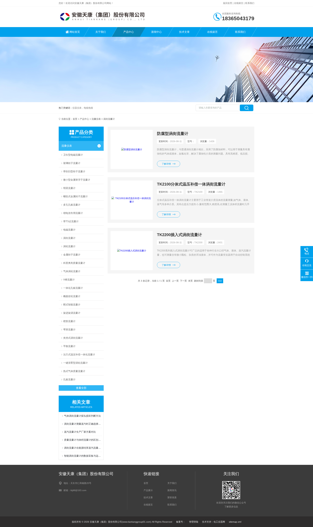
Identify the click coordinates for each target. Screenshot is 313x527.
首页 (75, 119)
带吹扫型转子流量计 (74, 171)
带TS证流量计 (71, 221)
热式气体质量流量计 (74, 371)
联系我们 (249, 3)
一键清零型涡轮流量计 (75, 362)
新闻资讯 (172, 490)
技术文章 (184, 32)
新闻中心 (156, 32)
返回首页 (227, 3)
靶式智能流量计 (71, 304)
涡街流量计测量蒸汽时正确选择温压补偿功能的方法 (83, 423)
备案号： (180, 521)
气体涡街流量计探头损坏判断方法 (82, 415)
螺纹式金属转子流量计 (75, 196)
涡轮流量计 (69, 246)
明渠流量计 (69, 188)
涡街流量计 (69, 238)
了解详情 (166, 164)
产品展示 (148, 490)
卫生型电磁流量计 (73, 154)
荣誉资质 (172, 497)
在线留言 (238, 3)
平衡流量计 (69, 346)
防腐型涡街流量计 (172, 133)
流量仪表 (96, 119)
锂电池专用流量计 (73, 213)
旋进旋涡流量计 (71, 312)
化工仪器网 (219, 521)
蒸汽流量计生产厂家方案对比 (80, 431)
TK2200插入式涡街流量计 (179, 234)
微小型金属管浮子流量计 (76, 179)
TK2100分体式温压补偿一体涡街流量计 (191, 184)
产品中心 (128, 32)
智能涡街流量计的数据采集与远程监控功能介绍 (83, 455)
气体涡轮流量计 (71, 271)
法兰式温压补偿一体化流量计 (79, 354)
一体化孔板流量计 (73, 288)
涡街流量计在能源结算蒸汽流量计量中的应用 (83, 447)
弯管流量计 (69, 329)
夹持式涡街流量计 (73, 337)
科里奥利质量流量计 (74, 263)
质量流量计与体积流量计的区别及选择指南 (83, 439)
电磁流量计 (69, 229)
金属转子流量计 (71, 254)
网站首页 (74, 32)
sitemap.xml (235, 521)
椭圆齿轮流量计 (71, 296)
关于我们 (100, 32)
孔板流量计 (69, 379)
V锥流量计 (69, 279)
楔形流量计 (69, 321)
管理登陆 (193, 521)
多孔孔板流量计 (71, 204)
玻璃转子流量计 (71, 163)
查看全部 (81, 388)
